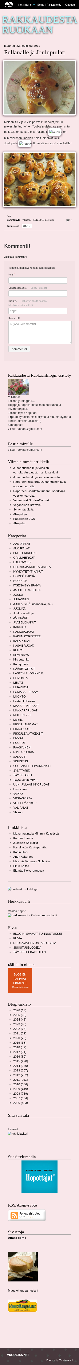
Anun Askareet (23, 856)
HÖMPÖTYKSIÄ (24, 576)
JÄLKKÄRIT (21, 617)
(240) (20, 1065)
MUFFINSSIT (22, 715)
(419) (20, 1089)
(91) (19, 1052)
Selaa (41, 5)
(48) (19, 1024)
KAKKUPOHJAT (23, 631)
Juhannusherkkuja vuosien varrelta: (37, 477)
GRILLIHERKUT (24, 557)
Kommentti (14, 318)
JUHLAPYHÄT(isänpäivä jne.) (33, 604)
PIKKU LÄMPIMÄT (25, 724)
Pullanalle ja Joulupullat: (35, 52)
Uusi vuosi (20, 789)
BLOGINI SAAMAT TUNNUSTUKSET (38, 933)
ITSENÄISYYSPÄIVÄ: (27, 585)
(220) (20, 1061)
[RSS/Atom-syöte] (27, 1215)
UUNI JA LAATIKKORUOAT (31, 784)
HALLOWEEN (22, 562)
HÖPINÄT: (20, 580)
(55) (19, 1015)
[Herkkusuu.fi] (32, 915)
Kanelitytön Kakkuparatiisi (30, 847)
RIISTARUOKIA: (24, 752)
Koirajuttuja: (21, 664)
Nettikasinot (25, 5)
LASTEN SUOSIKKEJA (28, 673)
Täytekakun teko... (25, 780)
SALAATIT (20, 756)
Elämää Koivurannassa (28, 870)
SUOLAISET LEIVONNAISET (32, 766)
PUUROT (19, 742)
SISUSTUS (20, 761)
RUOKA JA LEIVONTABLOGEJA (34, 943)
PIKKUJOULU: (22, 729)
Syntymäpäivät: (23, 509)
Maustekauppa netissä (23, 1290)
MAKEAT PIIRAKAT (26, 705)
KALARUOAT (22, 641)
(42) (19, 1047)
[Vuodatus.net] (18, 1354)
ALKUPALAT (21, 548)
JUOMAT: (19, 608)
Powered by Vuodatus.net (59, 1360)
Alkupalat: (19, 523)
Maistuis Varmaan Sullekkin (31, 861)
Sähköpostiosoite (28, 287)
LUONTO (19, 696)
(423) (20, 1102)
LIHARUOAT (21, 687)
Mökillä (18, 719)
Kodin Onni (20, 852)
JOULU (27, 226)
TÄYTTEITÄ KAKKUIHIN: (30, 952)
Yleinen (18, 812)
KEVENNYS (21, 655)
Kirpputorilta (21, 659)
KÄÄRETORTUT (24, 668)
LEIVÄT (18, 682)
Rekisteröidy (54, 5)
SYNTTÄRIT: (21, 770)
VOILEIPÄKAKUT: (25, 803)
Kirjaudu (70, 5)
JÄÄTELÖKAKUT (24, 622)
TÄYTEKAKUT (22, 775)
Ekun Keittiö (21, 866)
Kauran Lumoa (23, 838)
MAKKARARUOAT (25, 710)
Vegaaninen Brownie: (27, 504)
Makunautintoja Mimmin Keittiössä (36, 833)
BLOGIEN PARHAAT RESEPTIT (20, 978)
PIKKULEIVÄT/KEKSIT (28, 733)
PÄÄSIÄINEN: (22, 747)
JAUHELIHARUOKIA (26, 590)
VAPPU (18, 793)
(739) (20, 1093)
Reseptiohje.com (20, 987)
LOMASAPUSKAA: (25, 692)
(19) (19, 1010)
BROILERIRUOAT (25, 553)
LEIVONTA (20, 678)
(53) (19, 1042)
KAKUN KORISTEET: (27, 636)
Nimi (11, 274)
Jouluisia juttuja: (24, 613)
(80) (19, 1056)
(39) (19, 1033)
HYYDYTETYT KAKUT (28, 571)
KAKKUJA (19, 627)
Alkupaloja (20, 514)
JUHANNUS (21, 599)
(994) (20, 1098)
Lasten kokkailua (24, 701)
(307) (20, 1070)
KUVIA (17, 938)
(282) (20, 1075)
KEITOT (18, 650)
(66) (19, 1028)
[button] (34, 4)
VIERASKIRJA (22, 798)
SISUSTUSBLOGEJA (27, 947)
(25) (19, 1038)
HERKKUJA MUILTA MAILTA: (32, 567)
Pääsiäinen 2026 (24, 518)
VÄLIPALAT (20, 807)
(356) (20, 1084)
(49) (19, 1019)
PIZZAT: (18, 738)
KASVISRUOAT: (23, 645)
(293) (20, 1079)
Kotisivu (27, 303)
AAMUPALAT (22, 543)
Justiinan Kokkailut (25, 842)
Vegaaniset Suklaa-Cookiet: (31, 500)
